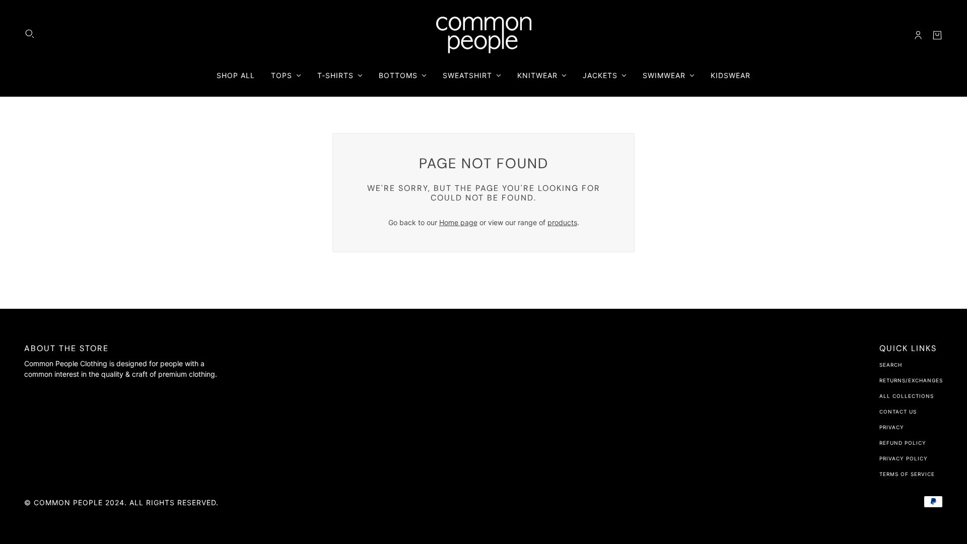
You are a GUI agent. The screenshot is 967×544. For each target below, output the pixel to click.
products (562, 222)
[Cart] (937, 35)
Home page (458, 222)
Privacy (891, 427)
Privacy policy (903, 458)
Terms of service (907, 474)
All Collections (906, 396)
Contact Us (898, 412)
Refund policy (902, 443)
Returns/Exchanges (911, 380)
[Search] (29, 33)
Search (890, 365)
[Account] (918, 35)
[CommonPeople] (484, 35)
